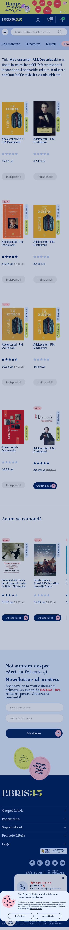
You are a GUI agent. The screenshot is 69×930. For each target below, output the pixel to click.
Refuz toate (20, 916)
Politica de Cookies (36, 909)
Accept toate (48, 916)
